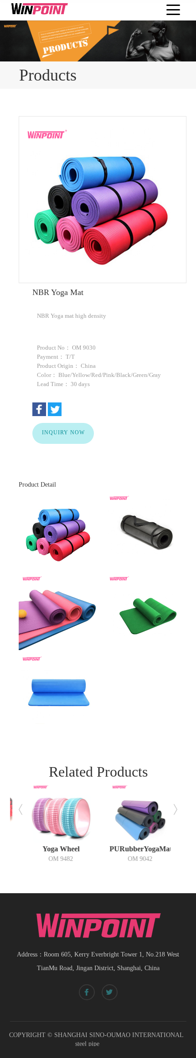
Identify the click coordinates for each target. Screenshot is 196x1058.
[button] (21, 809)
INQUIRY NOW (63, 432)
